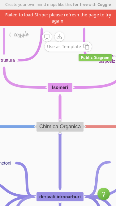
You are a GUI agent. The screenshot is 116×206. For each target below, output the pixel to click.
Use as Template (64, 46)
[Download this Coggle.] (59, 37)
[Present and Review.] (47, 37)
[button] (103, 194)
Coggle (104, 4)
